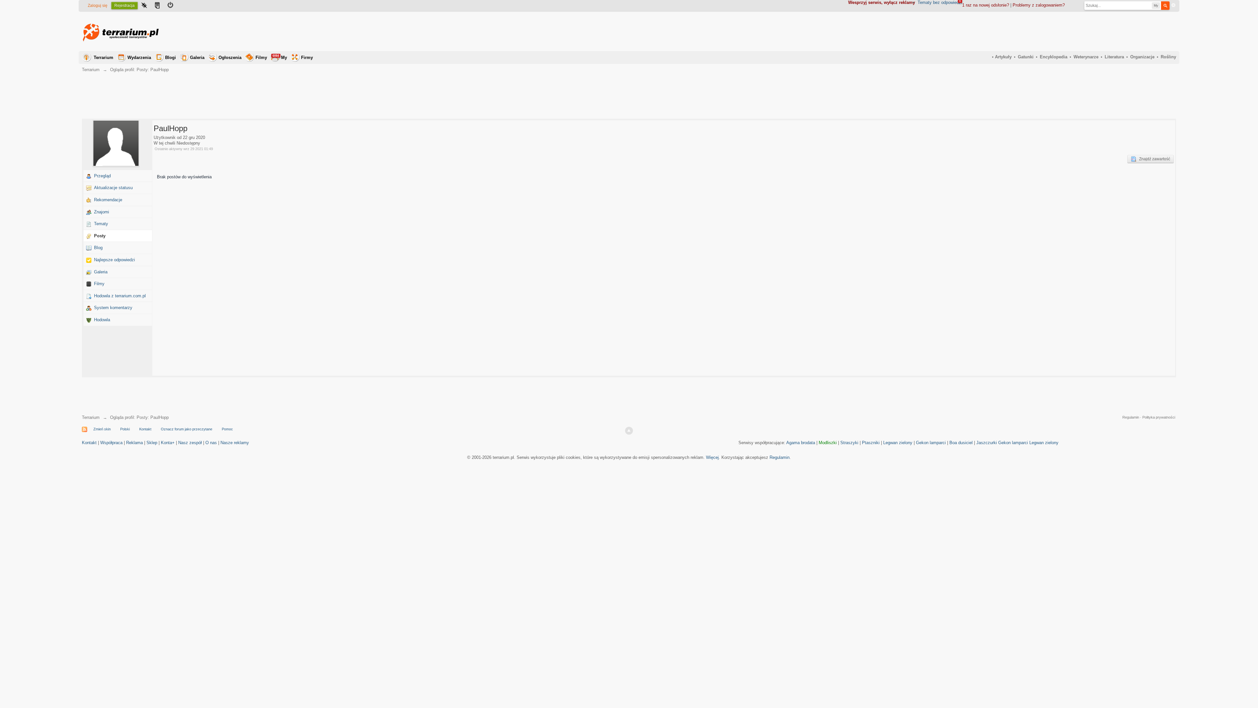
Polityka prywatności (1158, 417)
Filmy (261, 57)
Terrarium (103, 57)
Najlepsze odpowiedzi (114, 259)
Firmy (307, 57)
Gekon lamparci (931, 442)
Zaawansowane (1173, 5)
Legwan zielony (897, 442)
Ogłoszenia (230, 57)
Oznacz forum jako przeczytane (186, 429)
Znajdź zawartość (1153, 159)
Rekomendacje (108, 199)
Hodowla (102, 319)
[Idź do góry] (629, 431)
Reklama (134, 442)
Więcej (712, 457)
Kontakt (145, 429)
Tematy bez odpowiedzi (940, 2)
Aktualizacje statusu (113, 187)
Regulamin (1130, 417)
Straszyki (849, 442)
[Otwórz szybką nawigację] (144, 5)
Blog (98, 247)
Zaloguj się (97, 5)
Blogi (170, 57)
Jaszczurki (986, 442)
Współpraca (111, 442)
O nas (211, 442)
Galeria (197, 57)
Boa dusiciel (961, 442)
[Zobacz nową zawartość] (157, 5)
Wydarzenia (139, 57)
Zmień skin (102, 429)
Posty (99, 235)
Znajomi (101, 211)
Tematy (101, 223)
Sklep (151, 442)
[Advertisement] (1057, 31)
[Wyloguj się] (170, 5)
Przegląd (102, 175)
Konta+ (168, 442)
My (280, 57)
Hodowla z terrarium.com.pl (120, 295)
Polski (125, 429)
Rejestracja (124, 5)
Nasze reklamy (234, 442)
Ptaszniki (871, 442)
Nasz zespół (190, 442)
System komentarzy (113, 307)
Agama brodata (800, 442)
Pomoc (227, 429)
